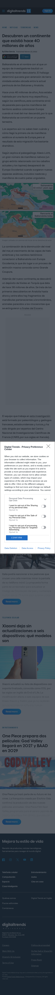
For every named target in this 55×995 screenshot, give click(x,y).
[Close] (49, 447)
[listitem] (27, 499)
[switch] (43, 506)
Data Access (27, 548)
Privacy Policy (44, 548)
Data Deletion (11, 548)
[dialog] (27, 497)
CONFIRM (16, 538)
